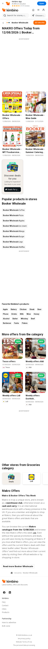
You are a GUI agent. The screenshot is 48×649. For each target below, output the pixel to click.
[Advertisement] (24, 64)
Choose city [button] (40, 15)
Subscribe (41, 23)
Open (41, 3)
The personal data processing (24, 645)
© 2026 (24, 635)
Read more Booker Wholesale (18, 566)
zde (34, 532)
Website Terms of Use (24, 642)
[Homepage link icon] (12, 573)
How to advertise (9, 622)
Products (5, 612)
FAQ (4, 602)
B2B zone (6, 626)
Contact (5, 605)
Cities (4, 609)
